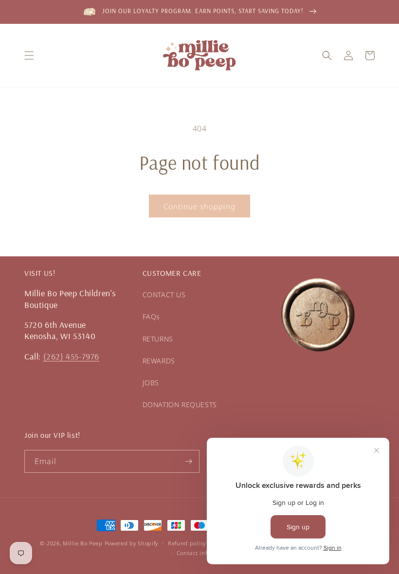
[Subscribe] (188, 461)
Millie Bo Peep (83, 543)
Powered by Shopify (132, 543)
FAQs (151, 316)
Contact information (204, 552)
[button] (29, 55)
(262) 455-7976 (71, 356)
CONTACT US (164, 294)
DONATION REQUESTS (180, 404)
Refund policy (187, 543)
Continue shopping (199, 206)
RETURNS (158, 338)
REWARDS (159, 360)
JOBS (151, 382)
